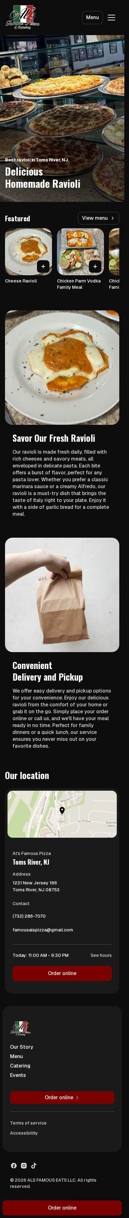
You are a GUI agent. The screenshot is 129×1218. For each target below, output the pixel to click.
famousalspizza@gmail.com (43, 931)
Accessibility (24, 1133)
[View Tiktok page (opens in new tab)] (34, 1165)
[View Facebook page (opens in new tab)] (14, 1165)
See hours (101, 955)
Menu (92, 17)
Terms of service (28, 1123)
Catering (20, 1065)
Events (18, 1075)
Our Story (21, 1047)
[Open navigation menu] (111, 17)
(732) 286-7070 (29, 917)
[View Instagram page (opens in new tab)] (24, 1165)
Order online (62, 973)
